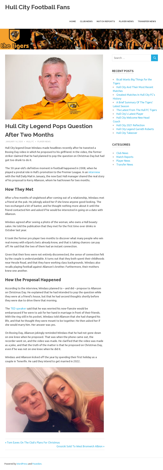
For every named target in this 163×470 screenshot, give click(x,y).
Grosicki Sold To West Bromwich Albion (80, 446)
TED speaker (18, 308)
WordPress (22, 464)
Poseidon (37, 464)
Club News (86, 21)
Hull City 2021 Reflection (130, 125)
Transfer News (147, 21)
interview (94, 172)
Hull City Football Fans (37, 7)
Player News (126, 21)
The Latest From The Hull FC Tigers (136, 110)
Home (72, 21)
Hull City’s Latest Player (129, 113)
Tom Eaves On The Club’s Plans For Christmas (33, 442)
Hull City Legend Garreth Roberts (135, 129)
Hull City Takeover (126, 132)
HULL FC (30, 141)
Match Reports (106, 21)
